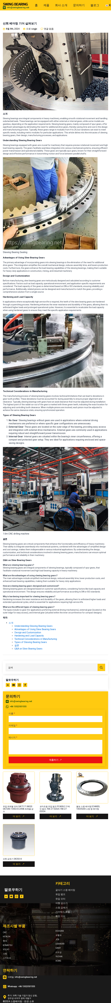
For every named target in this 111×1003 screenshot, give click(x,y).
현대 (5, 941)
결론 (16, 645)
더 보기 (16, 816)
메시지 (13, 737)
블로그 (94, 5)
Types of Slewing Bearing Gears (30, 642)
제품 (46, 5)
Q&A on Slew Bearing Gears (28, 648)
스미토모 (7, 958)
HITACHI (6, 936)
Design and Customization (27, 632)
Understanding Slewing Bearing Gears (33, 626)
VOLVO (6, 949)
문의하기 (79, 5)
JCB (57, 939)
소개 (11, 622)
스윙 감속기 (62, 907)
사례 (5, 954)
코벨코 (59, 935)
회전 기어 (60, 916)
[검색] (101, 667)
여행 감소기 (62, 903)
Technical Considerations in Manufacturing (35, 639)
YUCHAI (59, 956)
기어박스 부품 (63, 912)
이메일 (13, 725)
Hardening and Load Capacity (29, 635)
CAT (5, 932)
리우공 (59, 952)
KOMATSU (7, 945)
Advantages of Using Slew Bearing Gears (35, 629)
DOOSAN (60, 931)
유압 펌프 (60, 894)
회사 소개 (61, 5)
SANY (58, 948)
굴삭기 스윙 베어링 (65, 890)
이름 (12, 713)
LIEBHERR (60, 944)
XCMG (58, 961)
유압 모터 (60, 898)
